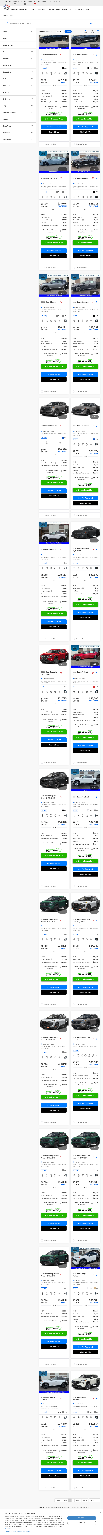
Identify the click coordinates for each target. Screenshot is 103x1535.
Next (78, 1500)
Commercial (23, 9)
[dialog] (51, 1522)
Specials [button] (64, 9)
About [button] (71, 9)
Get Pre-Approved (54, 127)
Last (84, 1500)
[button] (67, 38)
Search (91, 23)
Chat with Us (54, 132)
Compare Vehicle (50, 144)
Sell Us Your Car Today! (39, 9)
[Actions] (65, 54)
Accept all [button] (82, 1518)
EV (29, 9)
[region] (54, 99)
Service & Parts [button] (8, 15)
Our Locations (79, 9)
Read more (8, 1528)
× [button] (100, 1512)
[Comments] (65, 73)
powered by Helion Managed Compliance (17, 1531)
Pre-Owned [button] (14, 9)
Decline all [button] (82, 1523)
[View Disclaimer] (59, 73)
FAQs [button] (87, 9)
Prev (65, 1500)
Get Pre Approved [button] (54, 9)
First (58, 1500)
